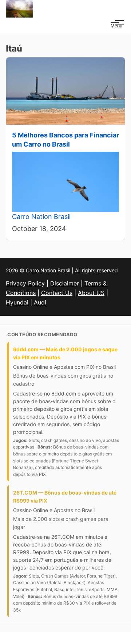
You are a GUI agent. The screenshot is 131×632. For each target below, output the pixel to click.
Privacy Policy (25, 283)
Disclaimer (64, 283)
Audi (40, 302)
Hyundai (17, 302)
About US (91, 292)
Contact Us (56, 292)
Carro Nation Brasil (41, 216)
